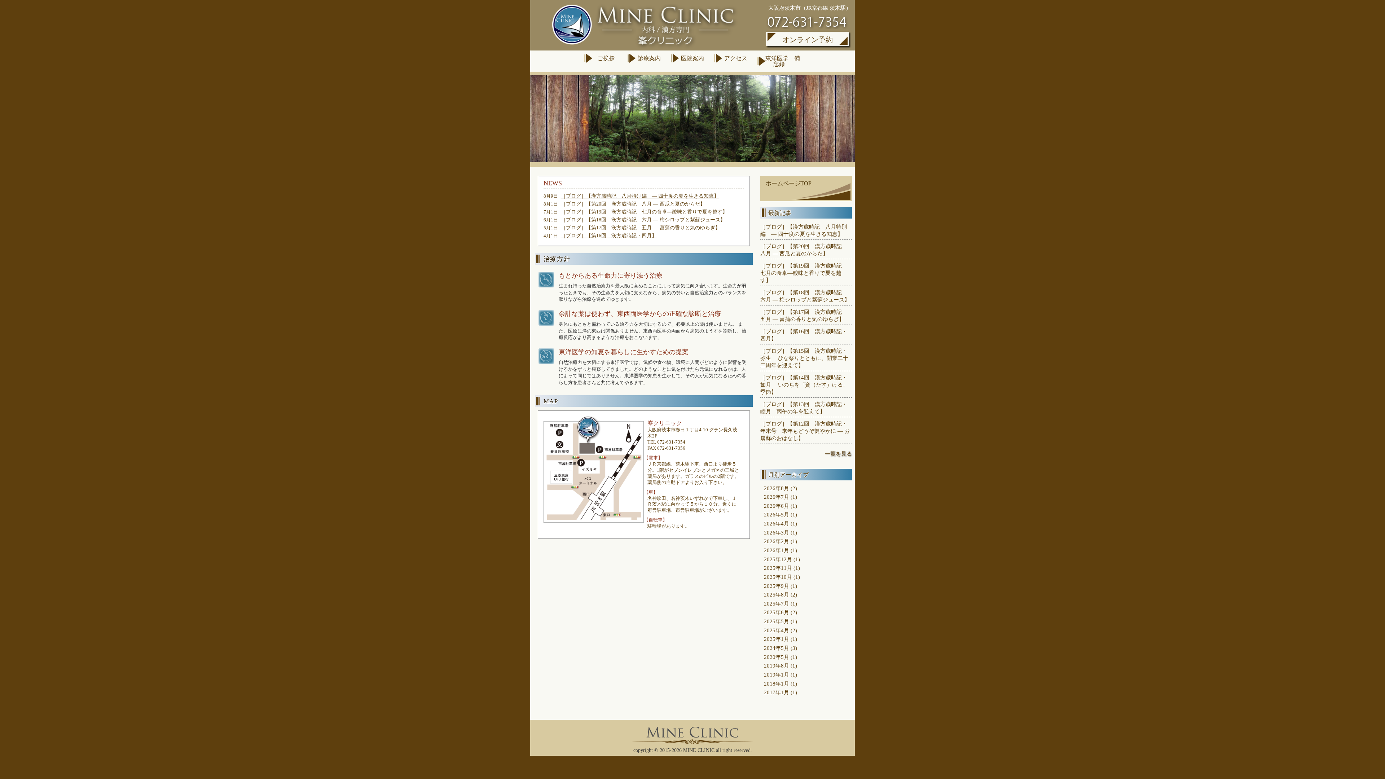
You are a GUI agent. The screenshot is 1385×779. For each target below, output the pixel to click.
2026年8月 (776, 488)
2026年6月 (776, 506)
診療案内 (649, 58)
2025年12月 (778, 559)
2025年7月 (776, 603)
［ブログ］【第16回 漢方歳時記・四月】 (609, 235)
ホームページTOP (789, 183)
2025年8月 (776, 594)
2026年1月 (776, 550)
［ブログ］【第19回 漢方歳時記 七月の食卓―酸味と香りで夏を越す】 (644, 212)
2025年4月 (776, 630)
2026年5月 (776, 514)
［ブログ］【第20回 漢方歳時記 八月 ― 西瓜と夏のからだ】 (633, 204)
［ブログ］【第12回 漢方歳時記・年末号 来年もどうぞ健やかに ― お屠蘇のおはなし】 (805, 431)
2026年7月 (776, 497)
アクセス (735, 58)
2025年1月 (776, 639)
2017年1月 (776, 692)
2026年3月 (776, 532)
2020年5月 (776, 657)
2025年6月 (776, 612)
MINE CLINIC (699, 750)
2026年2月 (776, 541)
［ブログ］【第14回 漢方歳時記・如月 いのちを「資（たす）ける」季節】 (804, 384)
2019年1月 (776, 675)
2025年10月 (778, 577)
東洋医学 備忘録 (779, 61)
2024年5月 (776, 648)
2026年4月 (776, 523)
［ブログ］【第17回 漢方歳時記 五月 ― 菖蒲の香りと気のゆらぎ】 (640, 227)
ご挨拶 (606, 58)
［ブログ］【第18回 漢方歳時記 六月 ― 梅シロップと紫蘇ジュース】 (643, 220)
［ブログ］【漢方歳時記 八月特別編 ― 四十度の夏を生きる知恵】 (640, 196)
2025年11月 (778, 568)
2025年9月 (776, 586)
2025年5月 (776, 621)
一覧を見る (838, 453)
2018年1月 (776, 684)
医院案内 (692, 58)
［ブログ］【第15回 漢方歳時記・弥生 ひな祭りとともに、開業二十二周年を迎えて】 (804, 358)
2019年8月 (776, 666)
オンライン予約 (807, 40)
